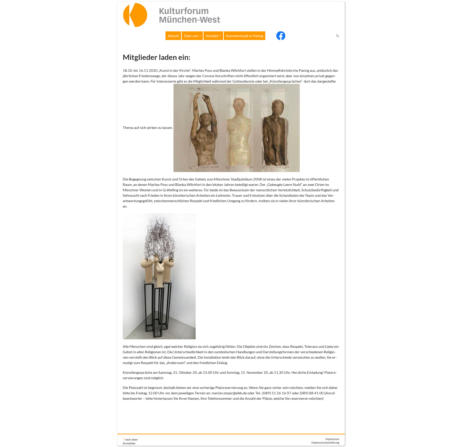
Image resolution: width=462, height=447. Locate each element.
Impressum (332, 439)
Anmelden (129, 443)
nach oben (131, 439)
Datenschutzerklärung (325, 442)
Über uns (191, 36)
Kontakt (212, 36)
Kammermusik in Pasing (244, 36)
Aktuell (173, 36)
